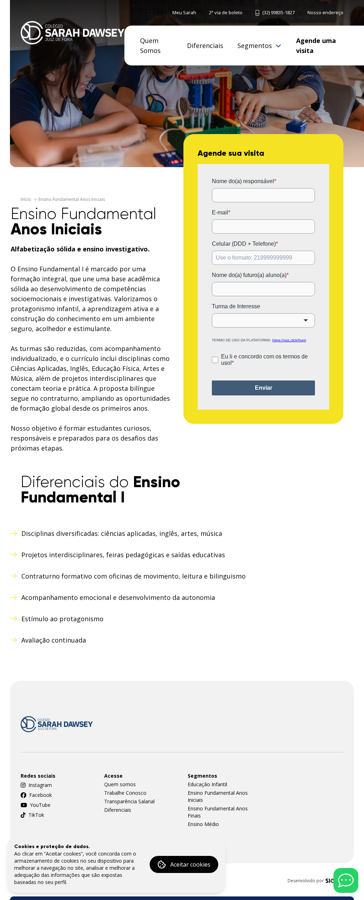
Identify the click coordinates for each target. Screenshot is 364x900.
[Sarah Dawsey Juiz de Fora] (72, 32)
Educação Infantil (207, 784)
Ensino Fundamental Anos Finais (218, 812)
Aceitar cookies (190, 864)
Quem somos (120, 784)
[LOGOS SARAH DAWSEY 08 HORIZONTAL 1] (57, 724)
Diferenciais (117, 809)
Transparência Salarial (129, 801)
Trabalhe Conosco (125, 792)
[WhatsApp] (345, 880)
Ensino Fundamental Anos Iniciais (71, 199)
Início (26, 199)
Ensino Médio (203, 824)
